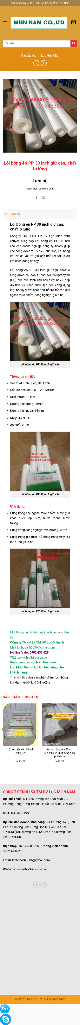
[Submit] (73, 43)
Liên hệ (40, 180)
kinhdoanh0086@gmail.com (31, 860)
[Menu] (5, 22)
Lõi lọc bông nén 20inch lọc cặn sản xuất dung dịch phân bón (59, 753)
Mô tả (15, 214)
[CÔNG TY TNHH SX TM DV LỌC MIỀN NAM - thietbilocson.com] (39, 23)
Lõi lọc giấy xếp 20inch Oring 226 (21, 751)
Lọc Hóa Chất (50, 55)
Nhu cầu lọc (28, 55)
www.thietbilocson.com (33, 869)
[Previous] (3, 736)
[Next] (77, 736)
